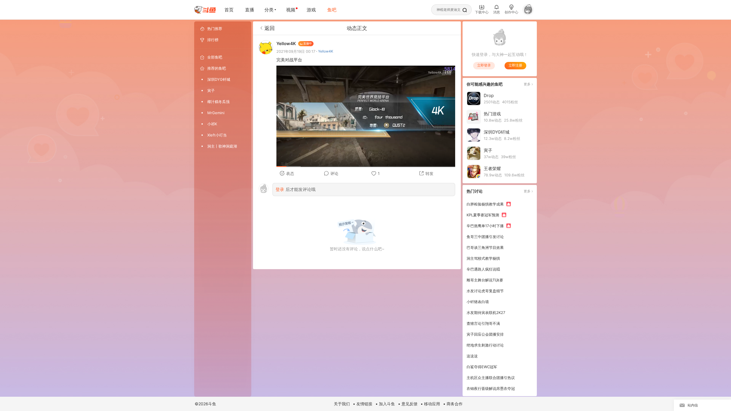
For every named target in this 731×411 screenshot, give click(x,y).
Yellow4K (325, 51)
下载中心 (482, 12)
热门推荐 (214, 28)
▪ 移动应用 (430, 403)
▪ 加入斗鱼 (385, 403)
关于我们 (342, 403)
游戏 (311, 10)
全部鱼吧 (214, 57)
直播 (249, 10)
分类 (269, 10)
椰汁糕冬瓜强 (218, 101)
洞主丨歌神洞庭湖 (222, 146)
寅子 (211, 90)
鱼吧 (331, 10)
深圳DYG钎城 (218, 79)
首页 (229, 10)
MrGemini (215, 112)
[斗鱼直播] (205, 10)
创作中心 (511, 12)
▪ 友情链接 (362, 403)
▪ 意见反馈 (407, 403)
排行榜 (212, 39)
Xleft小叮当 (217, 135)
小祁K (212, 124)
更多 (527, 84)
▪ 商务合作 (453, 403)
